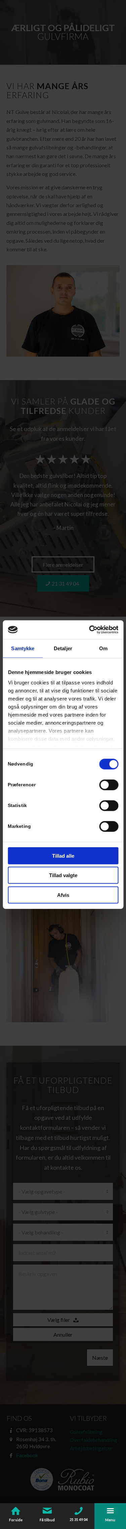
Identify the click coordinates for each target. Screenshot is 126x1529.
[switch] (108, 784)
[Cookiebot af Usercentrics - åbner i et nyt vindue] (89, 629)
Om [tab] (103, 648)
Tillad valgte (63, 875)
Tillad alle (63, 855)
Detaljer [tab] (63, 648)
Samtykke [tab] (22, 648)
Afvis (63, 895)
